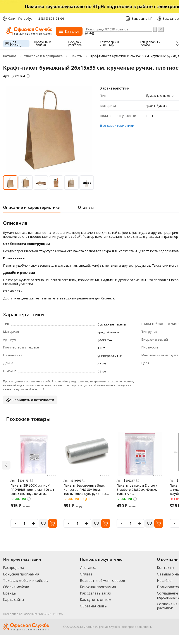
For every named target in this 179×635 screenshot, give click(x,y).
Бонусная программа (21, 574)
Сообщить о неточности (33, 400)
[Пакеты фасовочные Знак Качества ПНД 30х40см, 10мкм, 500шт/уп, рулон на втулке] (87, 454)
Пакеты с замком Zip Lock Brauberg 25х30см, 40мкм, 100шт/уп (137, 489)
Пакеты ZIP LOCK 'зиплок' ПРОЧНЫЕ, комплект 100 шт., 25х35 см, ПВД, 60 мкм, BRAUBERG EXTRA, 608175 (33, 491)
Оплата (86, 574)
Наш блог (165, 580)
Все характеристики (117, 125)
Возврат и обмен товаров (102, 580)
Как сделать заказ (95, 593)
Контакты (165, 567)
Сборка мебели (16, 586)
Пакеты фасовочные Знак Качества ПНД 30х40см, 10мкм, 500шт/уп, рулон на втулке (85, 491)
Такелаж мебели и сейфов (25, 580)
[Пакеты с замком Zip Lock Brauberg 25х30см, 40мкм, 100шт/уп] (140, 454)
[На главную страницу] (29, 34)
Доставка (88, 567)
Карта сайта (13, 599)
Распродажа (13, 567)
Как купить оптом (95, 599)
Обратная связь (93, 606)
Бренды (9, 593)
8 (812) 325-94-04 (51, 18)
